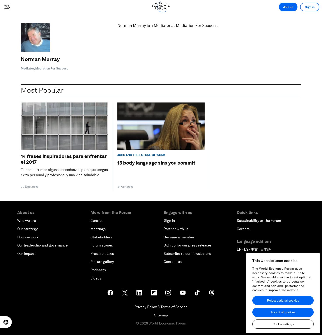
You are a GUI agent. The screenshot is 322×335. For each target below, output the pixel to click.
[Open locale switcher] (6, 322)
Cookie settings (283, 324)
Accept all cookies (283, 312)
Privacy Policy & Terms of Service (161, 307)
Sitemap (161, 315)
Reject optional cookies (283, 300)
